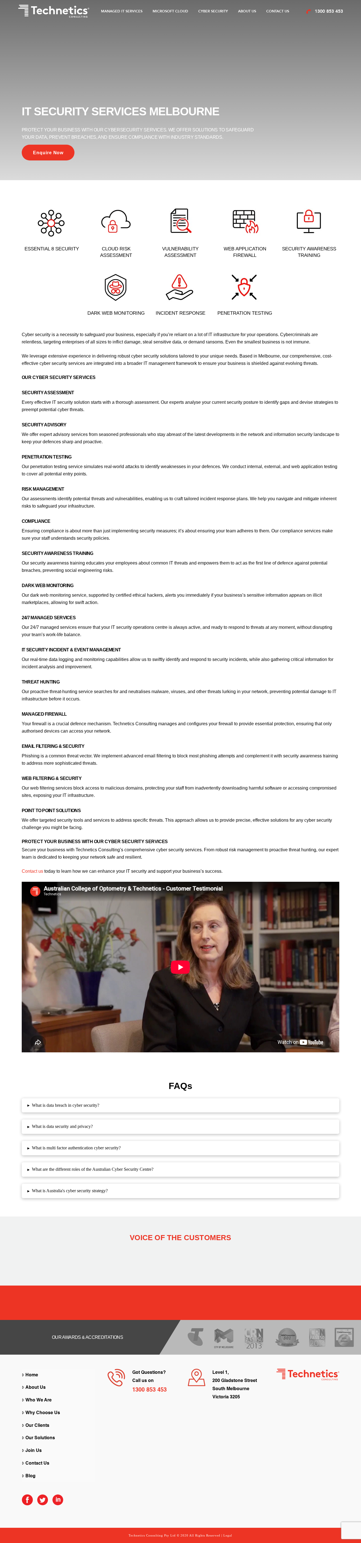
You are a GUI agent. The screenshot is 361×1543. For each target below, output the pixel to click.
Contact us (32, 871)
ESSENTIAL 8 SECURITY (52, 249)
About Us (247, 11)
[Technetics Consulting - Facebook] (27, 1502)
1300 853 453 (329, 11)
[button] (180, 1105)
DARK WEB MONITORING (116, 313)
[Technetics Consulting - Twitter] (42, 1502)
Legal (227, 1535)
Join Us (33, 1451)
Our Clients (37, 1425)
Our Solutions (40, 1438)
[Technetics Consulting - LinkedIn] (57, 1502)
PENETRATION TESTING (244, 313)
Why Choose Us (42, 1413)
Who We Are (38, 1400)
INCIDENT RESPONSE (180, 313)
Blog (30, 1476)
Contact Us (277, 11)
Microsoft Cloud (170, 11)
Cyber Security (213, 11)
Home (31, 1375)
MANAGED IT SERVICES (121, 11)
